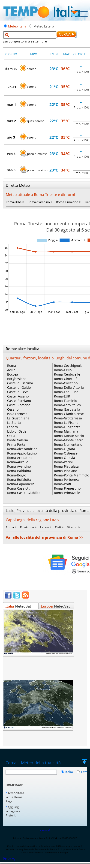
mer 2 (11, 121)
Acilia (11, 370)
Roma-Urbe (13, 202)
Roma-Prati (62, 484)
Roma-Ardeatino (19, 457)
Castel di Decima (20, 383)
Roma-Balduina (19, 471)
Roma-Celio (63, 370)
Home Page (14, 785)
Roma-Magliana (66, 431)
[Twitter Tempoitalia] (17, 597)
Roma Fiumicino (67, 202)
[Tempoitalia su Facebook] (8, 597)
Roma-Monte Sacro (68, 440)
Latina (44, 527)
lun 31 (11, 86)
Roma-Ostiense (66, 453)
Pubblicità (45, 830)
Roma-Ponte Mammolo (71, 475)
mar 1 (11, 104)
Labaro (12, 427)
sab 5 (11, 170)
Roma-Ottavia (64, 457)
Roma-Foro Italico (67, 405)
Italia (69, 772)
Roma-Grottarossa (68, 418)
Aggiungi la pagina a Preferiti (13, 811)
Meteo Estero (43, 26)
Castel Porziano (19, 400)
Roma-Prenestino (67, 488)
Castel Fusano (18, 396)
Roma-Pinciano (65, 471)
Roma (11, 365)
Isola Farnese (17, 414)
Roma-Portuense (67, 479)
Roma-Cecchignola (68, 365)
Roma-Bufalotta (19, 479)
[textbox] (29, 35)
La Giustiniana (18, 418)
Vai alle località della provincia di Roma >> (44, 537)
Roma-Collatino (66, 383)
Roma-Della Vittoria (69, 387)
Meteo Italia (17, 26)
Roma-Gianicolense (69, 414)
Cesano (12, 409)
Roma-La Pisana (66, 422)
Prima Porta (16, 444)
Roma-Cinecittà (66, 378)
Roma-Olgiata (64, 449)
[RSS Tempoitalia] (26, 597)
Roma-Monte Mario (69, 436)
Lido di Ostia (17, 431)
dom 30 (11, 68)
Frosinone (27, 527)
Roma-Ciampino (39, 202)
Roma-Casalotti (18, 488)
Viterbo (72, 527)
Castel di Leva (17, 392)
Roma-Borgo (16, 475)
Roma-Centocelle (67, 374)
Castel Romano (18, 405)
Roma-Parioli (64, 462)
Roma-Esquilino (66, 392)
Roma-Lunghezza (67, 427)
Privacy (9, 858)
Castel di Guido (19, 387)
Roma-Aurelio (17, 462)
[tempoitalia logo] (42, 19)
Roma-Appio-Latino (22, 453)
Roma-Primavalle (67, 493)
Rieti (58, 527)
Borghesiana (17, 378)
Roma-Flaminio (65, 400)
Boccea (12, 374)
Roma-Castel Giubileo (23, 493)
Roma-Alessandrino (22, 449)
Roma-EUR (62, 396)
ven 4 (11, 153)
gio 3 (11, 137)
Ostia (11, 436)
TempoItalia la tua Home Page (15, 797)
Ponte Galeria (17, 440)
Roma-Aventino (19, 466)
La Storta (14, 422)
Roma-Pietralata (66, 466)
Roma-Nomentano (68, 444)
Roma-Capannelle (21, 484)
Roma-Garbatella (67, 409)
